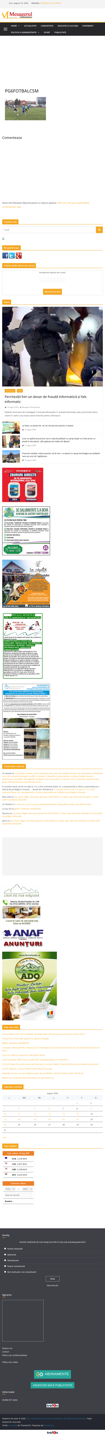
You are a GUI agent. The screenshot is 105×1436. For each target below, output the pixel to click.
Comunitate (47, 25)
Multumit (11, 1254)
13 (49, 1114)
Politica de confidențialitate (14, 1355)
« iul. (4, 1137)
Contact (5, 1351)
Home (14, 25)
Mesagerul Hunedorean (31, 407)
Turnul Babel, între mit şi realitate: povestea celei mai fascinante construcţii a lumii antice (43, 1034)
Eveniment (87, 25)
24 (5, 1124)
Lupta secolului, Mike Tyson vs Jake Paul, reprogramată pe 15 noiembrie (35, 1059)
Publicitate (60, 32)
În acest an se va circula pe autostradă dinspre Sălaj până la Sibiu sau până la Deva (52, 804)
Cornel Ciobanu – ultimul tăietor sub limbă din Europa (27, 1068)
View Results (52, 1285)
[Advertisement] (52, 56)
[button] (18, 26)
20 (49, 1119)
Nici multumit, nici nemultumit (21, 1272)
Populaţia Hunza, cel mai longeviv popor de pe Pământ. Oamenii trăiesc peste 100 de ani (43, 1073)
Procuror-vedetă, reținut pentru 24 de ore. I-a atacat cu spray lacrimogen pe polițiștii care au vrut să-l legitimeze (61, 455)
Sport (47, 32)
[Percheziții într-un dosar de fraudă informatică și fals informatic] (52, 346)
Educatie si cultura (68, 25)
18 (19, 1119)
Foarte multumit (15, 1248)
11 (19, 1114)
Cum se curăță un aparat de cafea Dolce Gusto (23, 1055)
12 (35, 1114)
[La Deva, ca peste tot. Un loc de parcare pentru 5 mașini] (11, 427)
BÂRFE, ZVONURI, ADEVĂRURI (27, 808)
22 (78, 1119)
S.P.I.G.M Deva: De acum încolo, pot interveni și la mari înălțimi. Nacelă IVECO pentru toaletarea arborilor (50, 1064)
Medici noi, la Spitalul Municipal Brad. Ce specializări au (28, 1077)
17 (5, 1119)
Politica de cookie (10, 1362)
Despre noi (7, 1348)
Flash (20, 391)
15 (78, 1114)
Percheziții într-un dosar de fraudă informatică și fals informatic (46, 399)
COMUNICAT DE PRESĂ (50, 3)
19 (35, 1119)
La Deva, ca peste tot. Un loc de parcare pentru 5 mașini (48, 425)
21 (63, 1119)
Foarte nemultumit (16, 1266)
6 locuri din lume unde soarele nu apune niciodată (25, 1038)
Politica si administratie (24, 32)
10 (5, 1114)
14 (63, 1114)
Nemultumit (13, 1260)
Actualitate (30, 25)
